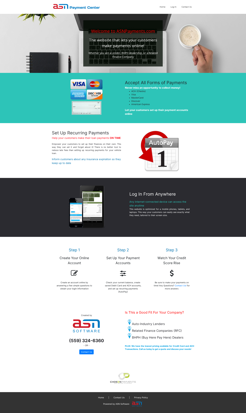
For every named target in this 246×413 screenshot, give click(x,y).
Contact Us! (180, 285)
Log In (173, 7)
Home (162, 7)
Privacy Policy (141, 397)
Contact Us (187, 7)
